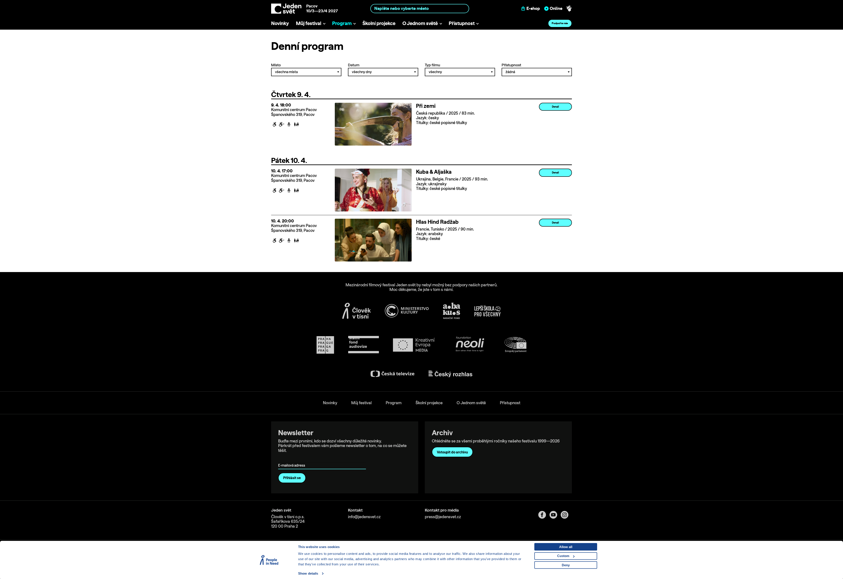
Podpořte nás (560, 23)
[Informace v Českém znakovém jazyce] (569, 8)
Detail (555, 106)
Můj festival (308, 23)
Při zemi (426, 106)
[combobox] (419, 8)
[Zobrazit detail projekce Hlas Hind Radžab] (373, 240)
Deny (566, 565)
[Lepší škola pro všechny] (487, 310)
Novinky (280, 23)
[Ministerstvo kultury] (407, 311)
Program (342, 23)
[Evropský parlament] (515, 345)
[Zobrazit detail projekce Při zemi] (373, 124)
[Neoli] (469, 345)
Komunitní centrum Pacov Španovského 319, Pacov (294, 112)
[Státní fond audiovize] (363, 345)
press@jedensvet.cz (443, 516)
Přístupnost (462, 23)
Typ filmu (432, 65)
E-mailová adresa (292, 459)
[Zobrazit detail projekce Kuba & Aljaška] (373, 190)
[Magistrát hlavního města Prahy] (325, 345)
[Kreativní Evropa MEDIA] (414, 345)
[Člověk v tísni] (356, 311)
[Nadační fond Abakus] (451, 311)
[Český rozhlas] (450, 374)
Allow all (565, 547)
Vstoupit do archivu (452, 452)
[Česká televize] (393, 374)
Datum (353, 65)
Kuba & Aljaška (434, 172)
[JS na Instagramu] (566, 515)
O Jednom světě (420, 23)
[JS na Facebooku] (543, 515)
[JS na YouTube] (555, 515)
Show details (308, 573)
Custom (563, 556)
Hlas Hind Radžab (437, 222)
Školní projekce (378, 23)
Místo (276, 65)
